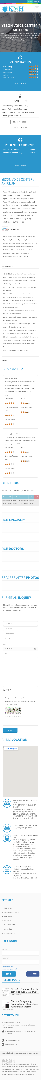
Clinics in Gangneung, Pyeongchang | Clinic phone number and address (24, 1004)
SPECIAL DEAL (8, 921)
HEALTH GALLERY (9, 916)
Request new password (9, 969)
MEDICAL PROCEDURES (11, 912)
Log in (8, 974)
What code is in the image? (14, 716)
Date (4, 644)
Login (30, 1)
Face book (33, 974)
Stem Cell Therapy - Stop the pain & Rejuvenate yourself (25, 990)
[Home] (13, 9)
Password (5, 958)
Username (5, 949)
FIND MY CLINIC (9, 908)
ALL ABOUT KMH (9, 925)
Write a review (20, 83)
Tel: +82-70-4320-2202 (20, 122)
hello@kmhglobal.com (12, 1040)
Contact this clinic (21, 127)
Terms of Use (8, 929)
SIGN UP (36, 1)
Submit (10, 730)
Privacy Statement (10, 933)
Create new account (8, 966)
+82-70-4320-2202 (11, 1044)
